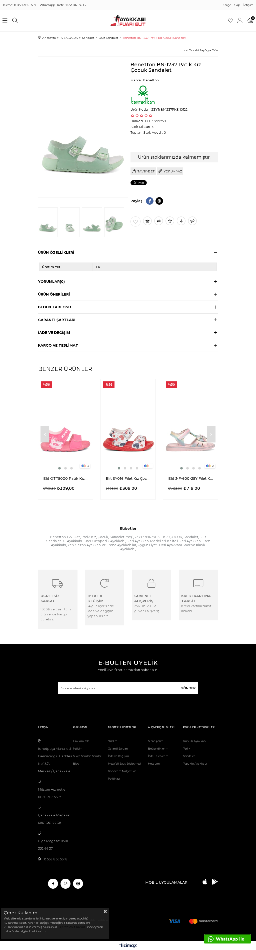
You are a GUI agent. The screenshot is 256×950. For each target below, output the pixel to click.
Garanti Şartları (118, 748)
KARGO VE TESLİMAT (58, 345)
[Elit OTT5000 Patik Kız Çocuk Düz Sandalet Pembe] (65, 425)
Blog (76, 763)
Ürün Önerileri (54, 294)
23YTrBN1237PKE (148, 537)
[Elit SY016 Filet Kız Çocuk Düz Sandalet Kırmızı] (128, 425)
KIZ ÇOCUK (172, 537)
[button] (59, 468)
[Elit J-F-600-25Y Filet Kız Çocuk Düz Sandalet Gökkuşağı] (190, 425)
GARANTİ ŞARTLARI (56, 320)
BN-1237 (73, 537)
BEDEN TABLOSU (54, 307)
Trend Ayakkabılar (121, 545)
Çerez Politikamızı (72, 927)
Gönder (188, 688)
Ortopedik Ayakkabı (108, 541)
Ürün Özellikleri (56, 252)
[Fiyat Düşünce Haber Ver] (181, 220)
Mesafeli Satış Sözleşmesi (124, 763)
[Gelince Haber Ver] (192, 220)
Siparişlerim (156, 741)
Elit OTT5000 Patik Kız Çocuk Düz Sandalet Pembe (65, 478)
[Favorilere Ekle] (135, 221)
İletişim (248, 5)
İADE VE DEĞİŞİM (54, 332)
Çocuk (103, 537)
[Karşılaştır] (158, 220)
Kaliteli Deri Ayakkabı (184, 541)
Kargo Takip (231, 5)
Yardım (112, 741)
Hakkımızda (81, 741)
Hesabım (154, 763)
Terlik (186, 748)
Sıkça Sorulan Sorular (87, 756)
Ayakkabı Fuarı (79, 541)
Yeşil (129, 537)
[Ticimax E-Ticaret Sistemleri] (128, 946)
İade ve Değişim (118, 756)
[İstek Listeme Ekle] (147, 220)
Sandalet (117, 537)
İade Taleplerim (158, 756)
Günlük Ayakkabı (194, 741)
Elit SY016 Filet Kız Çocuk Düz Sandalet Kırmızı (128, 478)
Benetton (58, 537)
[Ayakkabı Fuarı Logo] (128, 21)
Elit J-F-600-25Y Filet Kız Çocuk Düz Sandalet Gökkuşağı (190, 478)
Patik (86, 537)
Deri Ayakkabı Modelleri (146, 541)
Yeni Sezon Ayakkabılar (87, 545)
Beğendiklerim (158, 748)
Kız (93, 537)
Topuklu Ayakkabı (195, 763)
